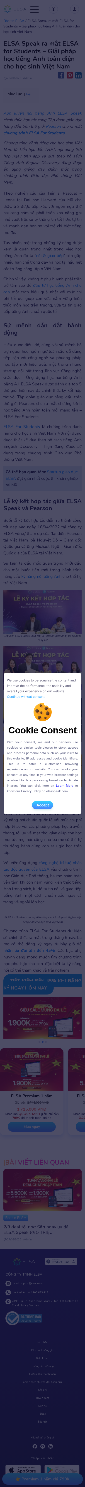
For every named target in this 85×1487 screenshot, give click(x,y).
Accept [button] (42, 805)
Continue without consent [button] (26, 696)
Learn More (65, 785)
